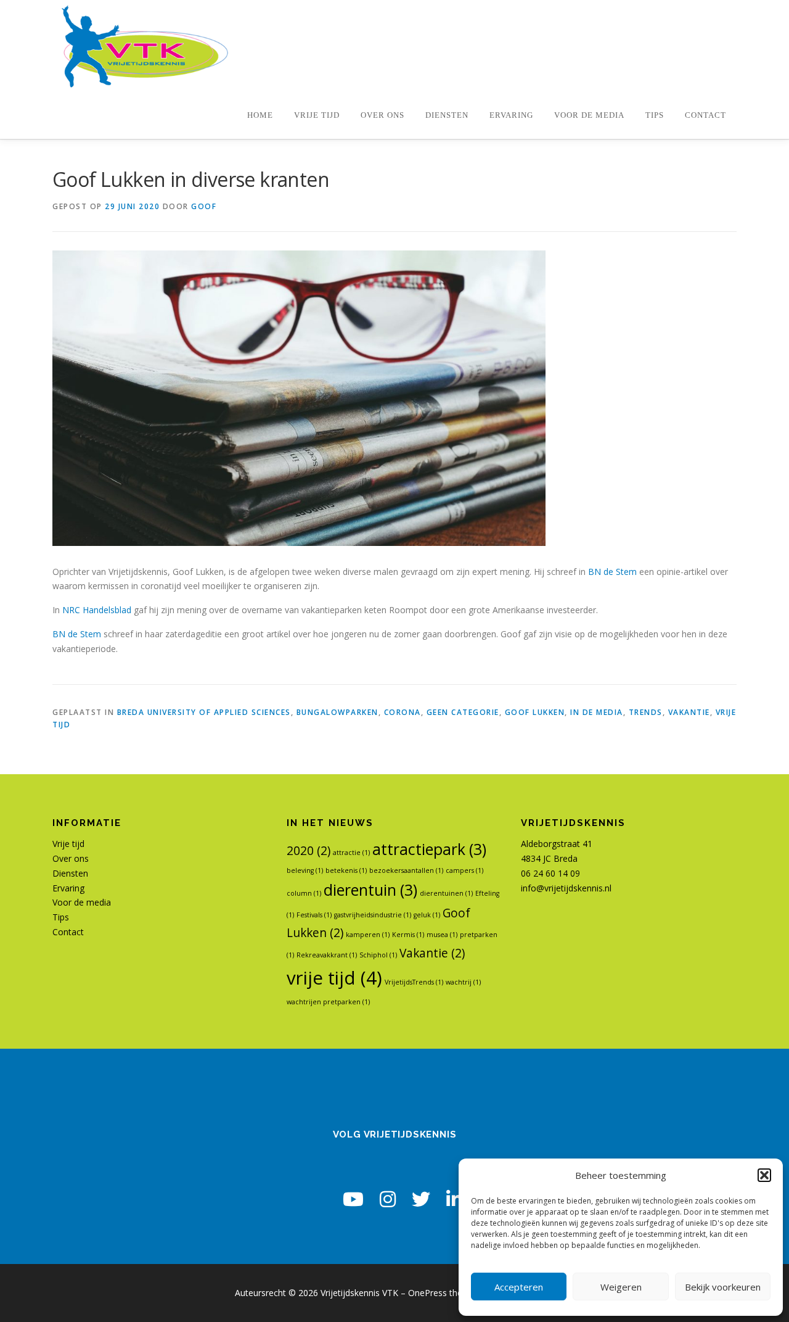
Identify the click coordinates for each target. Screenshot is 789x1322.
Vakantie (689, 712)
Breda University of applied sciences (204, 712)
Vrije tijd (317, 115)
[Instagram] (388, 1199)
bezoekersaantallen (406, 870)
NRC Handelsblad (95, 610)
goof (203, 206)
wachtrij (463, 982)
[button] (764, 1175)
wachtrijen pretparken (328, 1002)
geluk (427, 915)
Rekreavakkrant (326, 955)
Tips (654, 115)
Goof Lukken (535, 712)
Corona (402, 712)
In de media (596, 712)
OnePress (427, 1293)
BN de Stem (612, 571)
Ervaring (511, 115)
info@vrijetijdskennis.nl (566, 888)
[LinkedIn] (454, 1199)
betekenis (346, 870)
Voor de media (589, 115)
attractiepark (429, 849)
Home (260, 115)
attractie (351, 852)
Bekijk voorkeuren (723, 1287)
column (304, 893)
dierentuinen (446, 893)
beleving (305, 870)
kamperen (368, 934)
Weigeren (621, 1287)
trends (646, 712)
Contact (705, 115)
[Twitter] (421, 1199)
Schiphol (378, 955)
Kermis (408, 934)
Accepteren (518, 1287)
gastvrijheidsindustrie (372, 915)
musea (442, 934)
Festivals (314, 915)
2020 (308, 851)
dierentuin (370, 890)
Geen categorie (463, 712)
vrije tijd (334, 977)
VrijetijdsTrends (414, 982)
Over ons (382, 115)
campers (464, 870)
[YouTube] (353, 1199)
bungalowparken (337, 712)
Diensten (446, 115)
